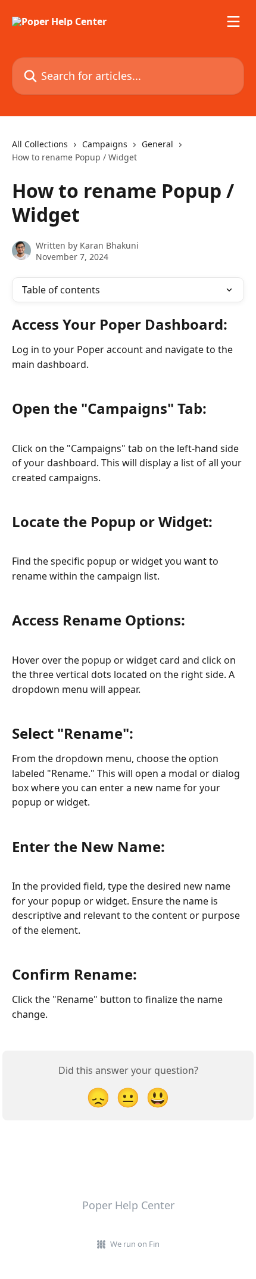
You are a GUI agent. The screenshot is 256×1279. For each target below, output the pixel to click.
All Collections (40, 144)
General (157, 144)
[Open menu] (233, 21)
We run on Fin (135, 1243)
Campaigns (104, 144)
